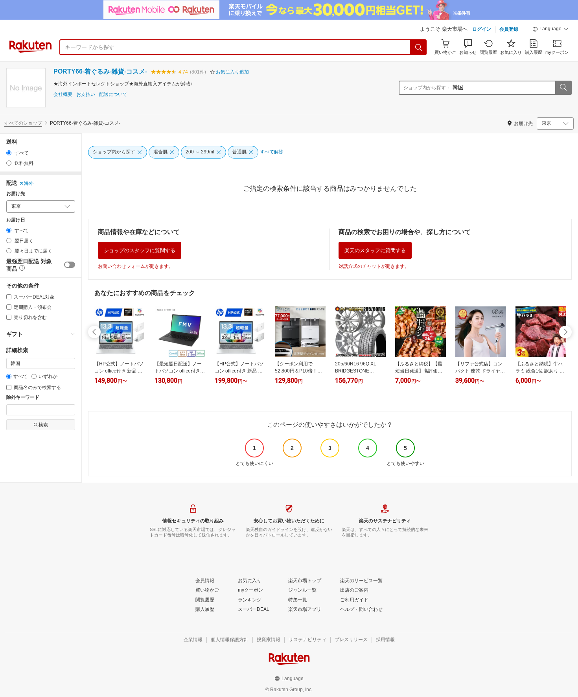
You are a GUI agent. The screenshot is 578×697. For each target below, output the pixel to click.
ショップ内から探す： (427, 87)
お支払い (85, 94)
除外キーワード (22, 397)
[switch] (69, 265)
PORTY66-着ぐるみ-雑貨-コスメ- (100, 71)
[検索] (419, 47)
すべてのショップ (23, 123)
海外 (28, 183)
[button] (550, 30)
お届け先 (15, 193)
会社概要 (62, 94)
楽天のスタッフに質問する (375, 250)
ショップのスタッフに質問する (139, 250)
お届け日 (15, 220)
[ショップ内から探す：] (563, 87)
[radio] (8, 152)
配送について (113, 94)
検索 (43, 425)
